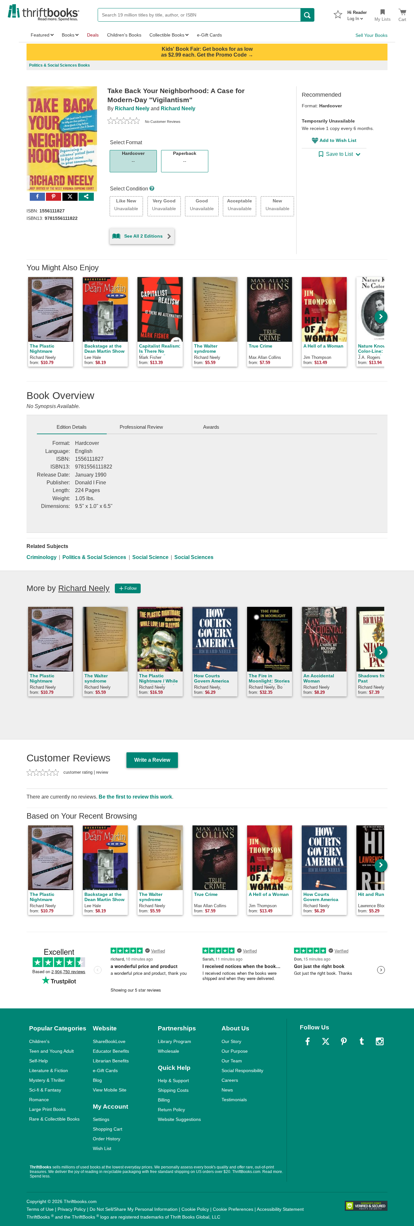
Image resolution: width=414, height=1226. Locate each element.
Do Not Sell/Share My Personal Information (134, 1209)
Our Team (232, 1060)
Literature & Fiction (48, 1070)
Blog (97, 1080)
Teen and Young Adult (51, 1051)
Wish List (102, 1148)
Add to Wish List (338, 140)
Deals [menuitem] (93, 35)
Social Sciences (193, 557)
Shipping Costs (173, 1090)
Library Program (174, 1041)
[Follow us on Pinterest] (344, 1041)
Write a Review (152, 760)
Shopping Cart (107, 1129)
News (227, 1089)
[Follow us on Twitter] (325, 1041)
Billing (164, 1099)
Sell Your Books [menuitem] (371, 35)
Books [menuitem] (68, 35)
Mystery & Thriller (47, 1080)
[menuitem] (357, 13)
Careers (230, 1080)
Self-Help (38, 1060)
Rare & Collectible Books (54, 1119)
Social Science (150, 557)
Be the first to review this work (135, 797)
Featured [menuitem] (40, 35)
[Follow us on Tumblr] (361, 1041)
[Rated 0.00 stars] (123, 121)
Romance (39, 1099)
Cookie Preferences (233, 1209)
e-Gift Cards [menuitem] (209, 35)
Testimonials (234, 1099)
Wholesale (168, 1051)
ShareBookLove (109, 1041)
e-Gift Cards (105, 1070)
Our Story (231, 1041)
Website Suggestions (179, 1119)
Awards (211, 427)
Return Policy (171, 1109)
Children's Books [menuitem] (124, 35)
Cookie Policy (195, 1209)
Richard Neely (132, 108)
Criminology (42, 557)
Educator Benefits (111, 1051)
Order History (106, 1138)
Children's (39, 1041)
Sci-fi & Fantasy (45, 1089)
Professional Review (141, 427)
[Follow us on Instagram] (379, 1041)
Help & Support (173, 1080)
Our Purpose (235, 1051)
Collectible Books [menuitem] (166, 35)
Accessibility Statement (280, 1209)
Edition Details (72, 427)
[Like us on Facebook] (307, 1041)
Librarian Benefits (111, 1060)
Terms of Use (40, 1209)
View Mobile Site (109, 1089)
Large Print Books (47, 1109)
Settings (101, 1119)
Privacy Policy (72, 1209)
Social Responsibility (242, 1070)
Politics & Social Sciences (94, 557)
